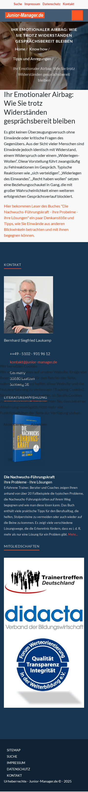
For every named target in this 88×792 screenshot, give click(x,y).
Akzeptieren (13, 424)
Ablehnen (39, 424)
